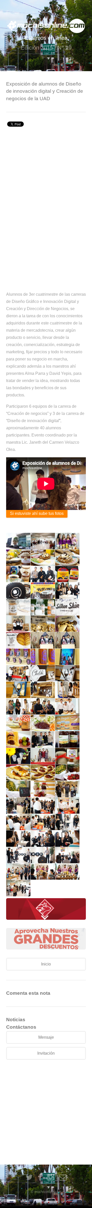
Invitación (46, 1053)
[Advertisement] (46, 178)
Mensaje (46, 1037)
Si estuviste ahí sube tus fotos (37, 513)
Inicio (46, 964)
